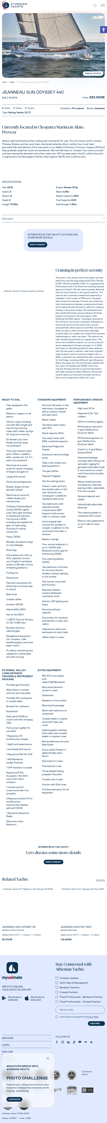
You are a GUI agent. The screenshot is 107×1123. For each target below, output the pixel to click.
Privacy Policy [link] (92, 1016)
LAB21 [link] (28, 1118)
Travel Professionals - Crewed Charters (80, 1001)
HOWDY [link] (13, 1118)
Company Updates (69, 978)
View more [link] (100, 880)
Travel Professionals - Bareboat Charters (81, 996)
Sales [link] (12, 82)
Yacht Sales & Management (74, 982)
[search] (95, 5)
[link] (103, 29)
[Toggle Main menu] (103, 5)
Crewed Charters (69, 992)
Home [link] (4, 82)
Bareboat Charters (70, 987)
